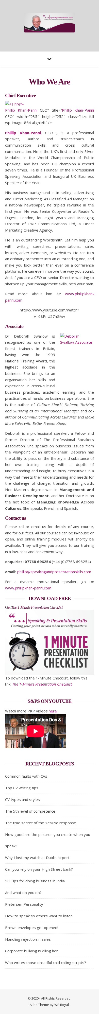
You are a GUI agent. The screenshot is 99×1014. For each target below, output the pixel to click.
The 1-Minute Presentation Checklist (42, 684)
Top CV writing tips (21, 787)
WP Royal (61, 1004)
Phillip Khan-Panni (21, 110)
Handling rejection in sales (28, 939)
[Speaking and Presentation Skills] (49, 22)
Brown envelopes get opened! (31, 927)
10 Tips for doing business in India (35, 880)
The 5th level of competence (30, 811)
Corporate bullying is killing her (31, 950)
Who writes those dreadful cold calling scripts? (45, 962)
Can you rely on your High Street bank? (39, 869)
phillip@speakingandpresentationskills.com (54, 571)
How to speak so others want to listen (39, 915)
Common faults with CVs (26, 776)
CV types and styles (22, 799)
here (53, 710)
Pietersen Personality (24, 904)
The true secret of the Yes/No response (40, 822)
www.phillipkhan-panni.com (28, 587)
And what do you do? (23, 892)
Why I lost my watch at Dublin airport (37, 857)
